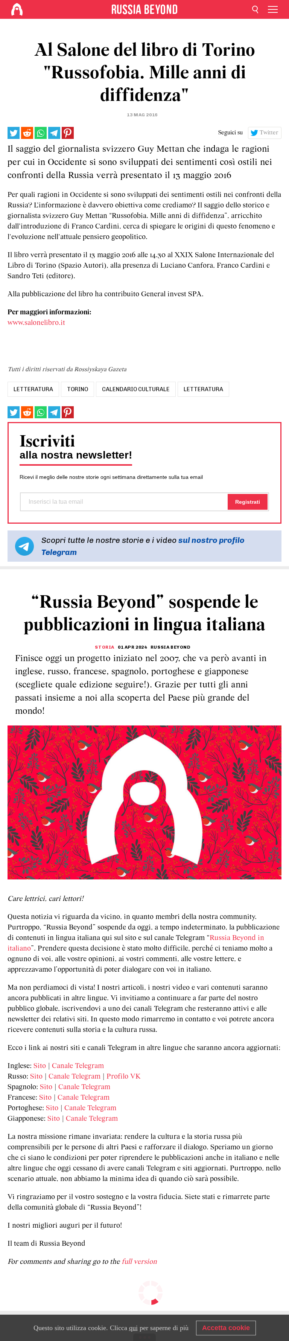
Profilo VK (123, 1076)
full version (139, 1262)
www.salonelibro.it (36, 323)
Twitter (269, 133)
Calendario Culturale (136, 389)
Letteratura (203, 389)
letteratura (33, 389)
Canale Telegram (78, 1066)
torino (77, 389)
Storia (104, 647)
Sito (39, 1066)
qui (133, 1328)
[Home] (17, 9)
